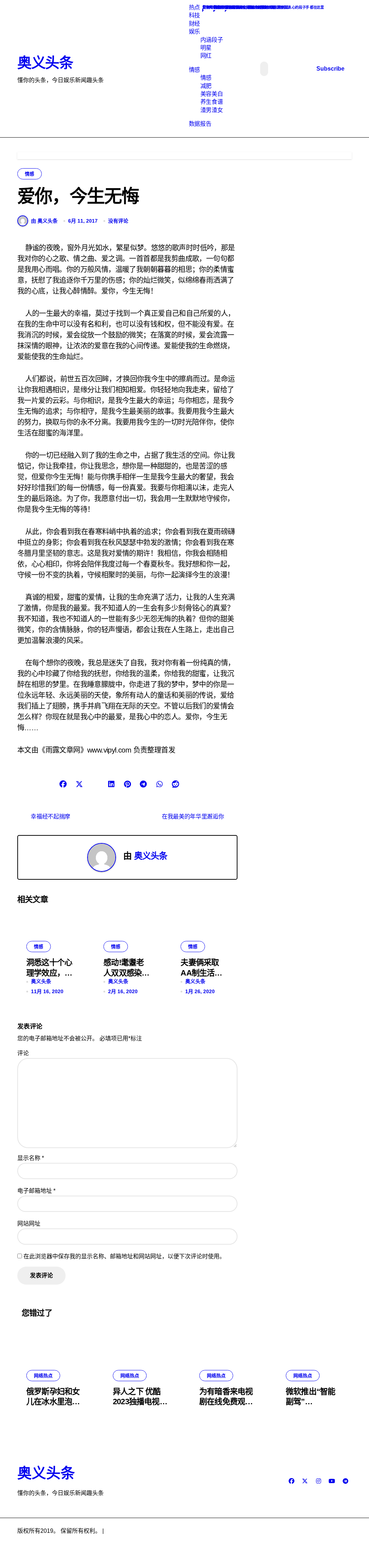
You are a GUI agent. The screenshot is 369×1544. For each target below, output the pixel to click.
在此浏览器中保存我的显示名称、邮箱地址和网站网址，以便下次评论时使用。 (124, 1256)
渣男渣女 (211, 110)
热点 (194, 7)
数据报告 (200, 124)
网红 (206, 56)
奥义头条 (45, 63)
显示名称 (30, 1158)
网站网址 (28, 1224)
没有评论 (118, 221)
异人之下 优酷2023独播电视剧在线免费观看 (140, 1401)
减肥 (206, 86)
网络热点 (43, 1375)
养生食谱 (211, 102)
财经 (194, 24)
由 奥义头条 (44, 221)
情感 (194, 70)
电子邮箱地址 (36, 1191)
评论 (23, 1053)
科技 (194, 15)
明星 (206, 48)
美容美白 (211, 94)
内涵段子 (211, 40)
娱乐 (194, 31)
